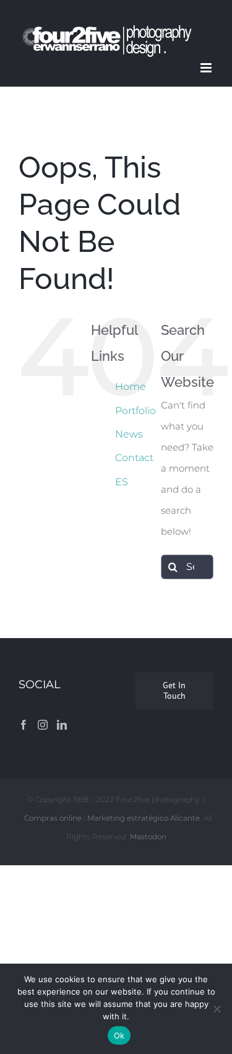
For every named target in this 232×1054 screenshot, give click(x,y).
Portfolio (135, 411)
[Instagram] (43, 725)
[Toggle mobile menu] (206, 67)
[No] (216, 1009)
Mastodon (148, 836)
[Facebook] (23, 725)
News (129, 434)
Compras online (53, 818)
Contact (134, 458)
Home (130, 386)
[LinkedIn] (62, 725)
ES (121, 482)
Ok (119, 1035)
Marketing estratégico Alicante (143, 818)
